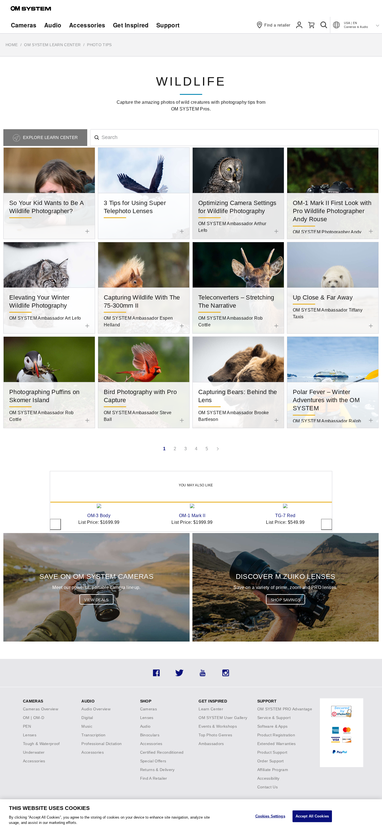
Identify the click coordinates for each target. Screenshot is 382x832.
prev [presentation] (55, 524)
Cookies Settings (270, 816)
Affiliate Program (272, 769)
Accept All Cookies (312, 816)
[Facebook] (156, 674)
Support (168, 25)
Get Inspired (131, 25)
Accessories (87, 25)
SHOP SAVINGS (286, 600)
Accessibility (268, 778)
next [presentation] (326, 524)
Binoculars (149, 735)
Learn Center (211, 709)
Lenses (29, 735)
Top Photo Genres (215, 735)
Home (12, 45)
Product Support (272, 752)
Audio (53, 25)
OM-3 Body (98, 515)
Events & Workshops (218, 726)
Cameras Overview (40, 709)
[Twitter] (179, 674)
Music (86, 726)
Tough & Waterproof (41, 743)
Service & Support (274, 717)
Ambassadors (211, 743)
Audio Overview (95, 709)
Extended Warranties (276, 743)
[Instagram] (225, 674)
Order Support (270, 761)
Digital (87, 717)
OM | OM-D (33, 717)
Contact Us (267, 787)
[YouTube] (202, 674)
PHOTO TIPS (99, 45)
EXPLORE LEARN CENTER (50, 137)
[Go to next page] (217, 449)
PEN (27, 726)
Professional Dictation (101, 743)
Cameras (24, 25)
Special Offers (153, 761)
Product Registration (276, 735)
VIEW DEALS (96, 600)
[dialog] (191, 815)
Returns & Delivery (157, 769)
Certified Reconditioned (161, 752)
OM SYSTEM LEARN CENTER (52, 45)
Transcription (93, 735)
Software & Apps (272, 726)
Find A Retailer (153, 778)
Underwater (33, 752)
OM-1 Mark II (192, 515)
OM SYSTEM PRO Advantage (284, 709)
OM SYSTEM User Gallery (223, 717)
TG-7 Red (285, 515)
